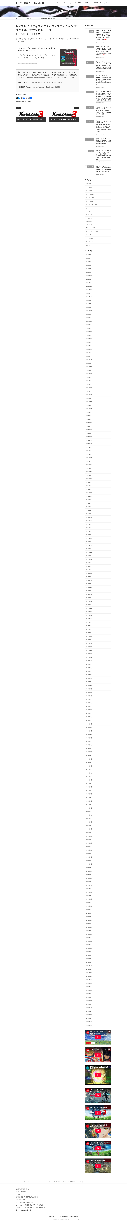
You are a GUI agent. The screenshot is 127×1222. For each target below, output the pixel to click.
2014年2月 (89, 692)
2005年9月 (89, 951)
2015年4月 (89, 650)
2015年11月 (89, 626)
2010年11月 (89, 773)
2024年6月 (89, 335)
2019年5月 (89, 507)
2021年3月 (89, 436)
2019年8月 (89, 496)
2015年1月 (89, 661)
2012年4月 (89, 734)
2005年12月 (89, 941)
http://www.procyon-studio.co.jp (27, 63)
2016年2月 (89, 615)
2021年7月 (89, 426)
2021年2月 (89, 440)
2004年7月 (89, 1000)
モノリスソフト (90, 235)
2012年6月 (89, 731)
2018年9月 (89, 535)
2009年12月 (89, 811)
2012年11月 (89, 717)
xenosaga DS (89, 221)
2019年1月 (89, 520)
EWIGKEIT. (25, 1189)
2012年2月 (89, 738)
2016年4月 (89, 608)
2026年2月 (89, 275)
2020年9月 (89, 454)
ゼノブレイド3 (90, 194)
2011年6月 (89, 752)
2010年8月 (89, 783)
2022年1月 (89, 412)
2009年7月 (89, 829)
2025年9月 (89, 289)
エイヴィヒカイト (91, 242)
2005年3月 (89, 972)
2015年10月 (89, 629)
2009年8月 (89, 825)
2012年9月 (89, 724)
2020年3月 (89, 475)
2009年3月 (89, 839)
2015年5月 (89, 647)
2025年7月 (89, 293)
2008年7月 (89, 857)
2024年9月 (89, 328)
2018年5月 (89, 549)
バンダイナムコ (90, 238)
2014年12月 (89, 664)
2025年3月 (89, 307)
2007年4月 (89, 895)
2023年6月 (89, 359)
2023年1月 (89, 377)
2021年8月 (89, 422)
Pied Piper (89, 224)
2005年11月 (89, 944)
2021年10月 (89, 415)
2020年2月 (89, 478)
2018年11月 (89, 528)
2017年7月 (89, 580)
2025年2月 (89, 310)
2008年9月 (89, 853)
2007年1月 (89, 899)
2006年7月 (89, 916)
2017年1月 (89, 594)
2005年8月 (89, 955)
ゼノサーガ (89, 208)
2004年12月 (89, 983)
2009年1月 (89, 843)
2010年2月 (89, 804)
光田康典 (88, 184)
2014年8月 (89, 675)
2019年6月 (89, 503)
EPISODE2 (89, 215)
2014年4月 (89, 685)
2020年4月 (89, 471)
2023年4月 (89, 366)
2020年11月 (89, 447)
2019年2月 (89, 517)
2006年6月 (89, 920)
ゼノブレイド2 (90, 198)
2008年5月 (89, 864)
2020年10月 (89, 450)
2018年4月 (89, 552)
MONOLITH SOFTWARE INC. (27, 1197)
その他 (88, 245)
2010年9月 (89, 780)
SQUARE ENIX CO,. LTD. (25, 1202)
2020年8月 (89, 457)
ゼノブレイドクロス (91, 205)
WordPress (56, 1219)
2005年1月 (89, 979)
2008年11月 (89, 846)
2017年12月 (89, 566)
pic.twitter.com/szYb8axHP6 (53, 82)
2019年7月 (89, 500)
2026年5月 (89, 265)
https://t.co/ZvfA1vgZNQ (34, 82)
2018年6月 (89, 545)
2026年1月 (89, 279)
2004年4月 (89, 1011)
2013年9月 (89, 710)
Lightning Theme (64, 1219)
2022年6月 (89, 394)
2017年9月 (89, 573)
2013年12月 (89, 699)
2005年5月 (89, 965)
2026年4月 (89, 268)
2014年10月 (89, 671)
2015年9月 (89, 633)
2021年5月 (89, 433)
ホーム (18, 1182)
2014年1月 (89, 696)
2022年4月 (89, 401)
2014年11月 (89, 668)
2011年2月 (89, 762)
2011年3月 (89, 759)
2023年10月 (89, 352)
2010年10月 (89, 776)
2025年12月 (89, 282)
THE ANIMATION (91, 228)
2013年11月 (89, 703)
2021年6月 (89, 429)
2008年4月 (89, 867)
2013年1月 (89, 713)
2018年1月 (89, 563)
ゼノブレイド (28, 101)
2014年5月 (89, 682)
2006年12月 (89, 902)
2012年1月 (89, 741)
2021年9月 (89, 419)
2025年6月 (89, 296)
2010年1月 (89, 808)
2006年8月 (89, 913)
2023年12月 (89, 345)
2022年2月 (89, 408)
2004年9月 (89, 993)
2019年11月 (89, 485)
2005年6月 (89, 962)
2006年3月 (89, 930)
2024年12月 (89, 317)
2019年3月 (89, 513)
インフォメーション (28, 1182)
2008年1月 (89, 878)
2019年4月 (89, 510)
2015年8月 (89, 636)
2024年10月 (89, 324)
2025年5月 (89, 300)
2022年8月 (89, 387)
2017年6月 (89, 584)
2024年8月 (89, 331)
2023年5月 (89, 363)
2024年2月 (89, 338)
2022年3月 (89, 405)
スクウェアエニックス (92, 231)
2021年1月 (89, 443)
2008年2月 (89, 874)
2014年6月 (89, 678)
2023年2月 (89, 373)
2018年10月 (89, 531)
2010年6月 (89, 790)
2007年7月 (89, 885)
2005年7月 (89, 958)
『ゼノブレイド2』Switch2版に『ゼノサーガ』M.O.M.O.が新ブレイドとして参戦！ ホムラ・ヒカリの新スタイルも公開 (103, 110)
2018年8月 (89, 538)
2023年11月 (89, 349)
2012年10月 (89, 720)
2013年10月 (89, 706)
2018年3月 (89, 556)
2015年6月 (89, 643)
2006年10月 (89, 909)
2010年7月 (89, 787)
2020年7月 (89, 461)
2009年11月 (89, 815)
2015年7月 (89, 640)
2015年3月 (89, 654)
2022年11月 (89, 380)
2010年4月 (89, 797)
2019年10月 (89, 489)
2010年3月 (89, 801)
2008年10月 (89, 850)
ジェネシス (89, 187)
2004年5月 (89, 1007)
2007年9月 (89, 881)
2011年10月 (89, 745)
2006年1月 (89, 937)
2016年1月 (89, 619)
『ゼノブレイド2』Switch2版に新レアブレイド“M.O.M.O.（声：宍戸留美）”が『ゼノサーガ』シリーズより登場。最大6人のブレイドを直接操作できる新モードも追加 (103, 126)
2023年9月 (89, 356)
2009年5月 (89, 836)
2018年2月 (89, 559)
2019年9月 (89, 493)
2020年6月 (89, 464)
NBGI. (19, 1194)
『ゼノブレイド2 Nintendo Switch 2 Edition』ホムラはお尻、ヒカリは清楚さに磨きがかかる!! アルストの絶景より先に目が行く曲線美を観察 (103, 65)
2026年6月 (89, 261)
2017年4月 (89, 587)
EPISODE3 (89, 211)
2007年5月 (89, 892)
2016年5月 (89, 605)
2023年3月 (89, 370)
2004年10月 (89, 990)
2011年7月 (89, 748)
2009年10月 (89, 818)
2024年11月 (89, 321)
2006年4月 (89, 927)
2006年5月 (89, 923)
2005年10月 (89, 948)
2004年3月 (89, 1014)
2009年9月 (89, 822)
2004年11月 (89, 986)
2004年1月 (89, 1021)
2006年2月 (89, 934)
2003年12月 (89, 1025)
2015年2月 (89, 657)
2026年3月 (89, 272)
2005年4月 (89, 969)
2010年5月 (89, 794)
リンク (79, 1182)
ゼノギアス (89, 191)
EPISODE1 (89, 218)
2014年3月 (89, 689)
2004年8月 (89, 997)
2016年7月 (89, 601)
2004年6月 (89, 1004)
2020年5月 (89, 468)
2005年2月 (89, 976)
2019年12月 (89, 482)
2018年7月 (89, 542)
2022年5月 (89, 398)
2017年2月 (89, 591)
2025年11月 (89, 286)
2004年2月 (89, 1018)
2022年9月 (89, 384)
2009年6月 (89, 832)
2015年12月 (89, 622)
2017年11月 (89, 570)
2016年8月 (89, 598)
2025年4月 (89, 303)
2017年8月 (89, 577)
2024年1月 (89, 342)
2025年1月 (89, 314)
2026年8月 (89, 254)
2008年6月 (89, 860)
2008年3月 (89, 871)
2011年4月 (89, 755)
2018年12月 (89, 524)
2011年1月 (89, 766)
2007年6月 (89, 888)
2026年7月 (89, 258)
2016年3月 (89, 612)
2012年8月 (89, 727)
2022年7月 (89, 391)
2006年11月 (89, 906)
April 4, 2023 (55, 87)
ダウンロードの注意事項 (68, 1182)
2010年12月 (89, 769)
